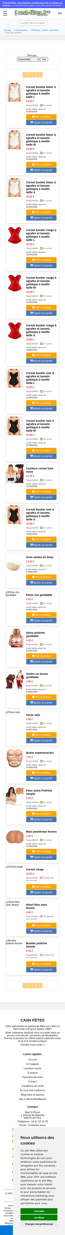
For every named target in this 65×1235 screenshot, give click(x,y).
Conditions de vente (32, 1086)
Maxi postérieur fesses (41, 831)
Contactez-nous (37, 1125)
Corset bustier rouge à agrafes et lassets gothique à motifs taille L (41, 235)
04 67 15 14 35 (39, 1121)
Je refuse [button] (39, 1217)
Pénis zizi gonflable (39, 595)
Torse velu (33, 715)
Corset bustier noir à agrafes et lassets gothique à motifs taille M (40, 425)
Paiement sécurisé (32, 1077)
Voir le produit (43, 116)
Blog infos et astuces (32, 1094)
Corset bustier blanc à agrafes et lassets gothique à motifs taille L (41, 91)
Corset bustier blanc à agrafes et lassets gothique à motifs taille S (41, 187)
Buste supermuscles (40, 752)
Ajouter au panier (42, 122)
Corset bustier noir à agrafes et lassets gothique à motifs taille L (40, 378)
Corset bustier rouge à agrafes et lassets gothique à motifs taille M (41, 282)
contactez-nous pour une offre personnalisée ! (37, 5)
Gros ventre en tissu (39, 557)
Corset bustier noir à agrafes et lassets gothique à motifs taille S (40, 514)
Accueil (7, 30)
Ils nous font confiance (32, 1090)
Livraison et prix (32, 1068)
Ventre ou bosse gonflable (37, 675)
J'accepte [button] (39, 1211)
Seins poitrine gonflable (35, 634)
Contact (32, 1081)
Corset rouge (35, 869)
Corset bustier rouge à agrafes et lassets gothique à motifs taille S (41, 330)
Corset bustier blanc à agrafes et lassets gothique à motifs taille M (41, 139)
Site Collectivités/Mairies (32, 1099)
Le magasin (32, 1064)
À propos (32, 1072)
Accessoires (21, 30)
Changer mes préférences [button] (39, 1224)
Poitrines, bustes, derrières (45, 30)
